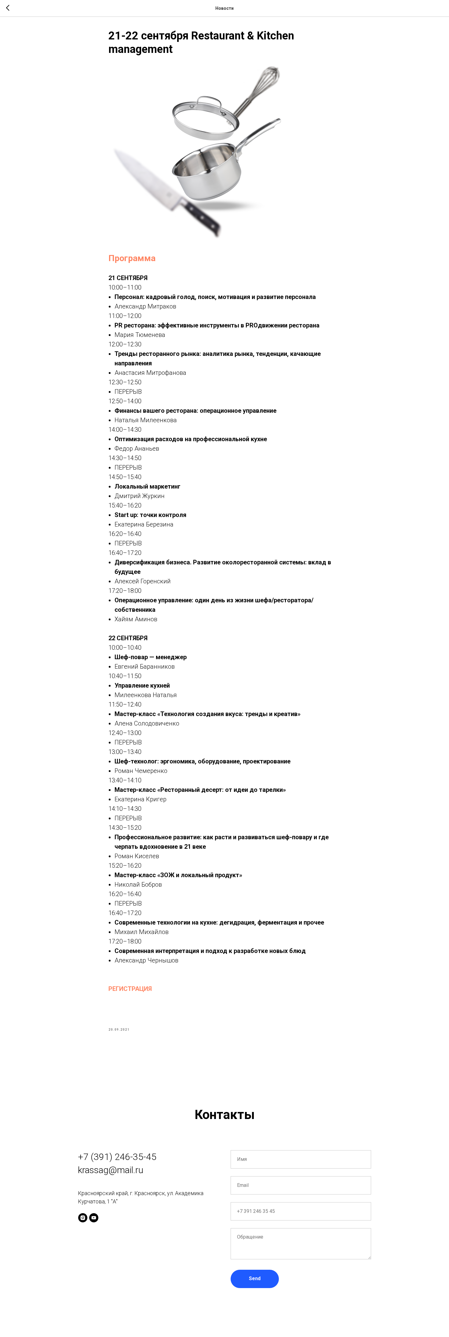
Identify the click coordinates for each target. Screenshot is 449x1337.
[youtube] (93, 1217)
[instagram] (82, 1217)
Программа (131, 258)
